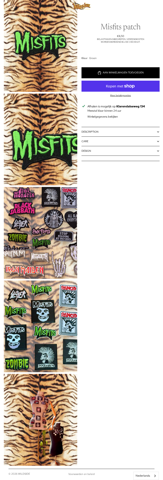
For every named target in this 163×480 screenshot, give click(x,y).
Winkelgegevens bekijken (102, 116)
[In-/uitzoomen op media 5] (40, 420)
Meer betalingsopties (120, 95)
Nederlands (143, 475)
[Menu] (5, 6)
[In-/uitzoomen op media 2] (40, 139)
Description (90, 131)
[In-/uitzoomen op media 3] (40, 233)
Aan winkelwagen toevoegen (123, 72)
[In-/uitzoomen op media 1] (40, 46)
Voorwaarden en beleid (81, 474)
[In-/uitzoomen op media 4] (40, 326)
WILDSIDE (24, 474)
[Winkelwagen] (158, 6)
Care (85, 141)
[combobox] (146, 476)
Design (86, 151)
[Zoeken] (14, 6)
